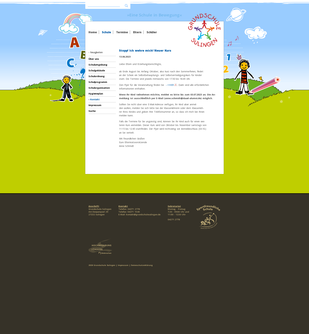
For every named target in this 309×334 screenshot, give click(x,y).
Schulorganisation (99, 87)
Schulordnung (97, 76)
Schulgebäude (97, 70)
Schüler (152, 32)
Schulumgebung (98, 64)
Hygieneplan (96, 93)
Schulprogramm (98, 82)
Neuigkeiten (96, 52)
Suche (92, 110)
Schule (106, 32)
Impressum (95, 105)
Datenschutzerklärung (142, 265)
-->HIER (169, 84)
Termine (122, 32)
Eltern (137, 32)
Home (93, 32)
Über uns (94, 58)
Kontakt (95, 99)
